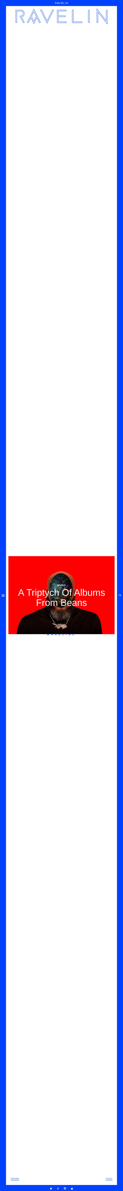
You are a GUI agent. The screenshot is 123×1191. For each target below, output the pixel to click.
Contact (109, 1178)
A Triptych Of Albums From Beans (61, 597)
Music (61, 585)
